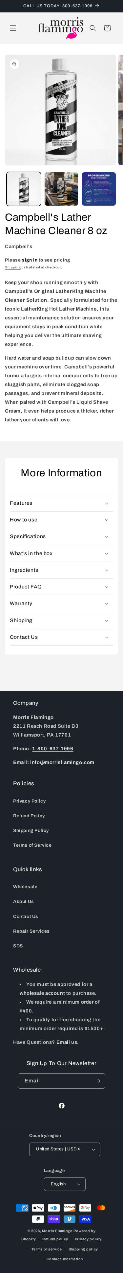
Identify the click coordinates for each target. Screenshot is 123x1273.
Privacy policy (88, 1239)
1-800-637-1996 (52, 748)
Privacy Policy (29, 801)
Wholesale (25, 886)
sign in (29, 260)
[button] (13, 28)
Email (63, 1042)
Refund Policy (29, 815)
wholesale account (42, 993)
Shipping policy (83, 1249)
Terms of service (46, 1249)
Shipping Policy (31, 830)
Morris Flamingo (57, 1231)
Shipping (13, 267)
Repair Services (31, 931)
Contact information (65, 1259)
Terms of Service (32, 845)
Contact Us (25, 916)
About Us (23, 901)
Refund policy (55, 1239)
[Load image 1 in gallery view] (24, 189)
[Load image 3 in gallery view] (99, 189)
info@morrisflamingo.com (62, 762)
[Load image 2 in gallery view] (61, 189)
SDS (18, 945)
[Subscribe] (98, 1081)
